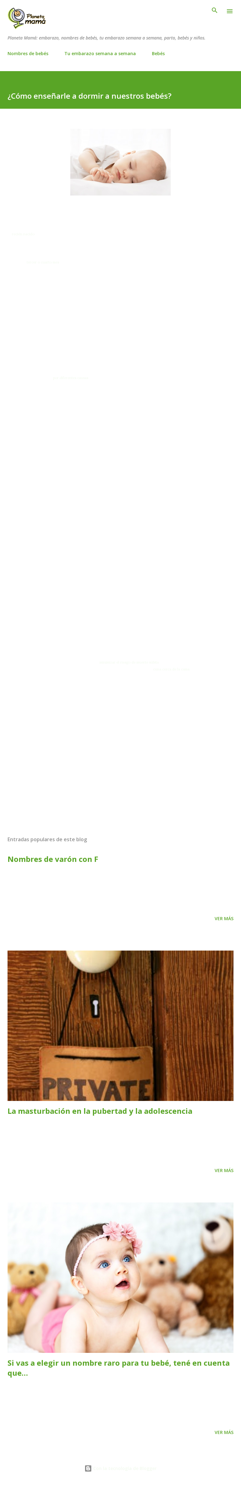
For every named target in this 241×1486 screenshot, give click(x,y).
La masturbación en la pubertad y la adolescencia (100, 1111)
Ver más (224, 918)
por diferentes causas (70, 378)
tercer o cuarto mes (43, 262)
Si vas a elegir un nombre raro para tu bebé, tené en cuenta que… (119, 1368)
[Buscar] (214, 11)
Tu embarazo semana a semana (100, 53)
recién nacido (23, 234)
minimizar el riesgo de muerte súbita (129, 662)
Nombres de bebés (28, 53)
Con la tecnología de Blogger (124, 1468)
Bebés (158, 53)
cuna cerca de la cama (171, 669)
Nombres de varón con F (53, 859)
